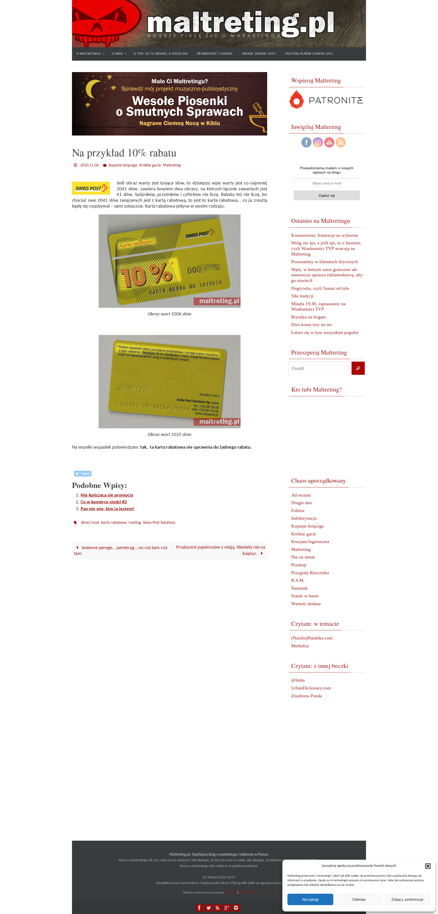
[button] (427, 866)
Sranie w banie (305, 595)
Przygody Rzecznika (310, 572)
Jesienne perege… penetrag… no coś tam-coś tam (121, 551)
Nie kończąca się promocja (107, 495)
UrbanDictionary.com (311, 687)
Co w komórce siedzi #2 (104, 502)
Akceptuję (310, 899)
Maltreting (172, 165)
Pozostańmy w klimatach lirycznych (324, 261)
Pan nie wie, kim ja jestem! (107, 509)
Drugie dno (301, 502)
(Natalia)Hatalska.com (312, 637)
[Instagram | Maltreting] (236, 907)
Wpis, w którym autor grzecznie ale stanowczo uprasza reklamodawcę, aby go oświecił (327, 275)
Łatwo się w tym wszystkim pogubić (325, 332)
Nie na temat (303, 557)
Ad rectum (301, 495)
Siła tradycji (302, 295)
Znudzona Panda (306, 695)
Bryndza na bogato (308, 316)
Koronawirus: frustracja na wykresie (324, 235)
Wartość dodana (306, 603)
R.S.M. (298, 580)
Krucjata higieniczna (310, 541)
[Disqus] (169, 628)
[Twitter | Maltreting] (208, 907)
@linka (298, 680)
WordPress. (247, 892)
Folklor (298, 510)
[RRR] (217, 907)
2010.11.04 (89, 165)
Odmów (359, 899)
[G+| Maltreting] (227, 907)
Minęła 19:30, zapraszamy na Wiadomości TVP (318, 306)
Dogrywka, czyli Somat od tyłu (320, 288)
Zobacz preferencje (407, 899)
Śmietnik (299, 588)
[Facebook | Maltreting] (199, 907)
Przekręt (298, 564)
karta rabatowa (113, 523)
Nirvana (231, 892)
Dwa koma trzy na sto (311, 324)
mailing (135, 523)
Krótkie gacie (150, 165)
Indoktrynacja (304, 518)
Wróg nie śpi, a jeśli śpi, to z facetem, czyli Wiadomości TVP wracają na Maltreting (326, 248)
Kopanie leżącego (123, 165)
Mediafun (300, 645)
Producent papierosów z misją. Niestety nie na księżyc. (220, 550)
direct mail (90, 523)
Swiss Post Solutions (159, 523)
